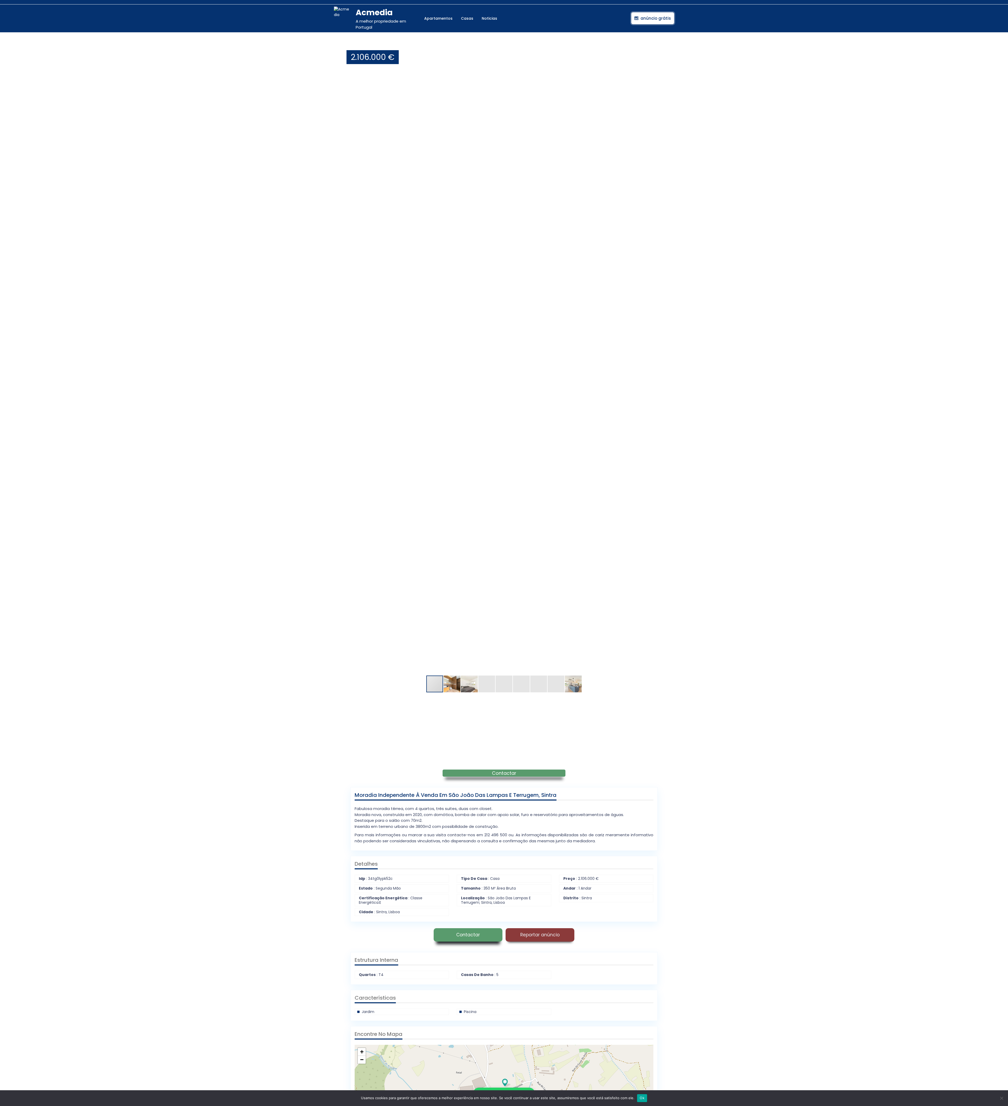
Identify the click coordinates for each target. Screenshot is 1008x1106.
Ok (642, 1098)
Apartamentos (438, 18)
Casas (467, 18)
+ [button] (362, 1051)
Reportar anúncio (540, 935)
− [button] (362, 1059)
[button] (653, 45)
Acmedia (374, 12)
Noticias (489, 18)
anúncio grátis (655, 18)
